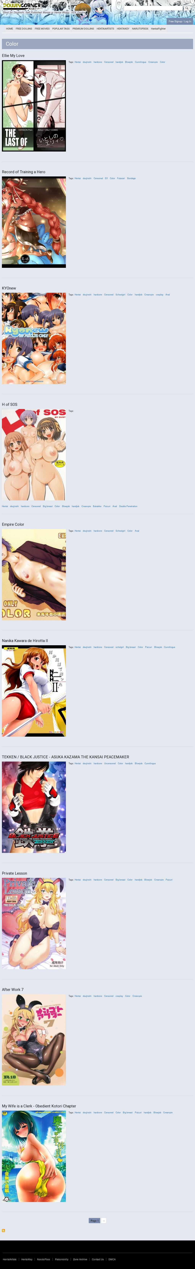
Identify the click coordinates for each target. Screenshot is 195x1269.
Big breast (48, 506)
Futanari (121, 178)
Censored (108, 61)
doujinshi (87, 61)
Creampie (153, 61)
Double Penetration (128, 506)
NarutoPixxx (43, 1259)
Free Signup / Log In (180, 21)
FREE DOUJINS (24, 28)
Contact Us (98, 1259)
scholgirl (120, 646)
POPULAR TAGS (61, 28)
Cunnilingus (140, 61)
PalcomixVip (61, 1259)
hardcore (98, 61)
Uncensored (110, 763)
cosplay (159, 294)
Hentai (78, 61)
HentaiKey (27, 1259)
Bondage (131, 178)
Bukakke (97, 506)
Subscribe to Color (3, 1230)
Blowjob (129, 61)
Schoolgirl (120, 294)
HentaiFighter (158, 28)
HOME (9, 28)
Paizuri (107, 506)
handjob (119, 61)
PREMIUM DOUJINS (83, 28)
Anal (167, 294)
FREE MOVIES (42, 28)
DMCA (112, 1259)
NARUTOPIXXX (140, 28)
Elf (106, 178)
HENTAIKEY (123, 28)
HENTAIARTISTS (105, 28)
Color (162, 61)
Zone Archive (80, 1259)
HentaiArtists (10, 1259)
